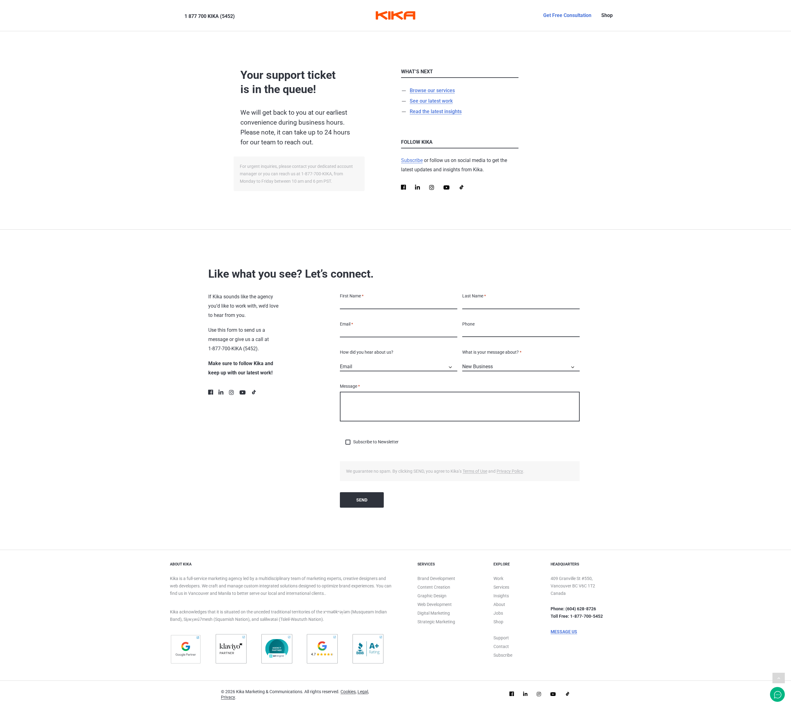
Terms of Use (475, 471)
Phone (468, 324)
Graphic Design (431, 595)
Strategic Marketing (436, 621)
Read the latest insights (436, 111)
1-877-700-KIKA (225, 349)
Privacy (228, 697)
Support (501, 637)
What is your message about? (492, 352)
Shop (607, 15)
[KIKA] (395, 15)
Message (350, 386)
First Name (352, 295)
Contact (501, 646)
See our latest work (431, 101)
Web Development (434, 604)
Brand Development (436, 578)
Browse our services (432, 90)
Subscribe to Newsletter (376, 441)
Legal (362, 691)
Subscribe (412, 160)
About (499, 604)
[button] (175, 15)
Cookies (348, 691)
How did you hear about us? (366, 352)
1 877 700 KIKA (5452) (209, 16)
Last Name (474, 295)
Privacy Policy (510, 471)
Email (346, 324)
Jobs (498, 613)
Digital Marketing (433, 613)
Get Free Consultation (567, 15)
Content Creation (433, 587)
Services (501, 587)
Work (498, 578)
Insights (501, 595)
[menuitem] (174, 15)
